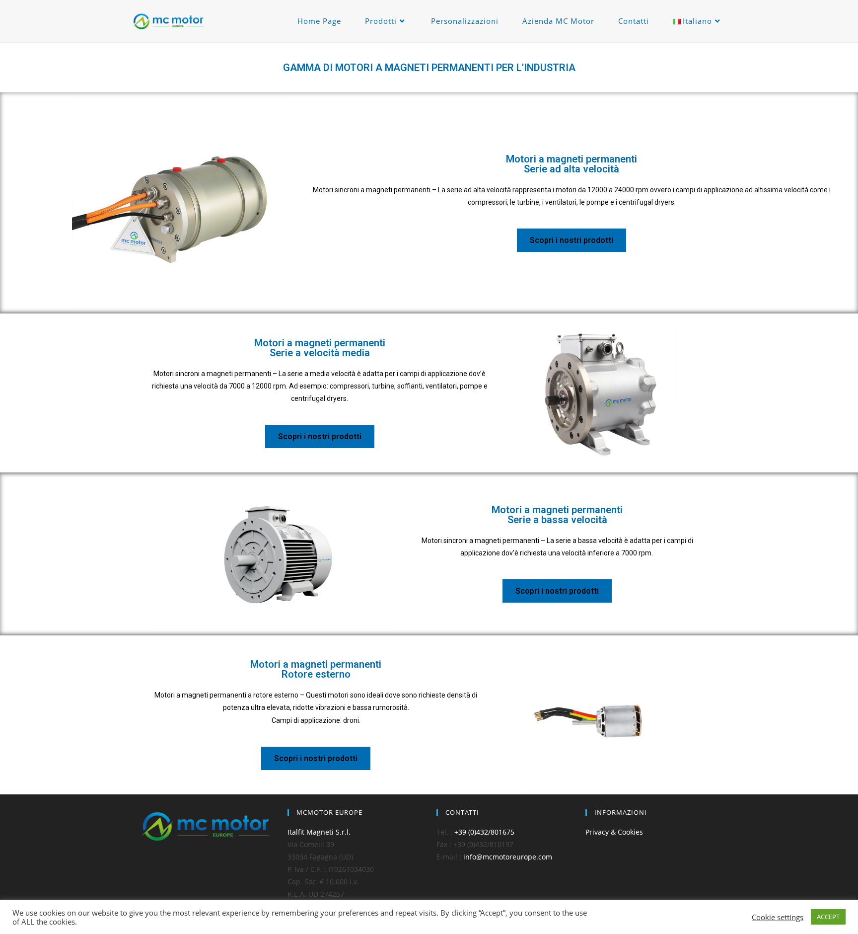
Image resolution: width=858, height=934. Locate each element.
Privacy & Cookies (614, 832)
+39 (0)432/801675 (484, 832)
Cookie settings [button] (777, 917)
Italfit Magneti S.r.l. (319, 832)
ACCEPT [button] (828, 916)
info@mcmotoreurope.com (507, 856)
